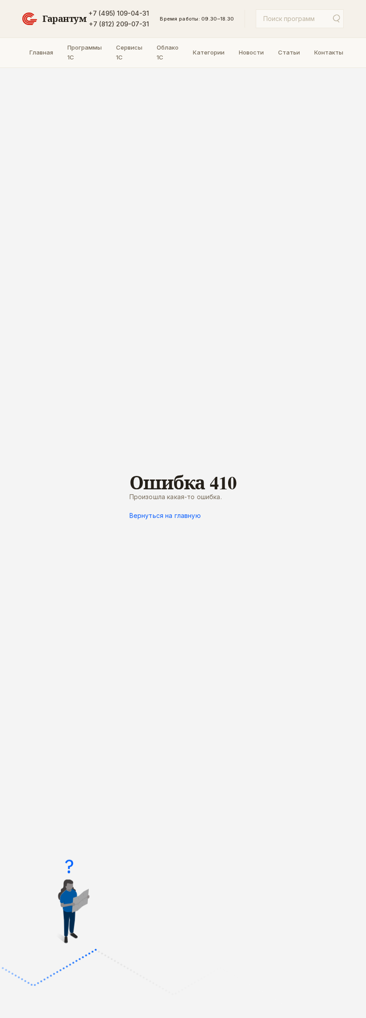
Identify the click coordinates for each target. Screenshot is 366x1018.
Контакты (328, 52)
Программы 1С (84, 52)
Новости (251, 52)
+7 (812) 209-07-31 (119, 24)
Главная (41, 52)
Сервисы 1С (129, 52)
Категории (209, 52)
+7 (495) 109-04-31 (118, 13)
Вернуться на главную (165, 515)
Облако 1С (168, 52)
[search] (335, 18)
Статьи (289, 52)
